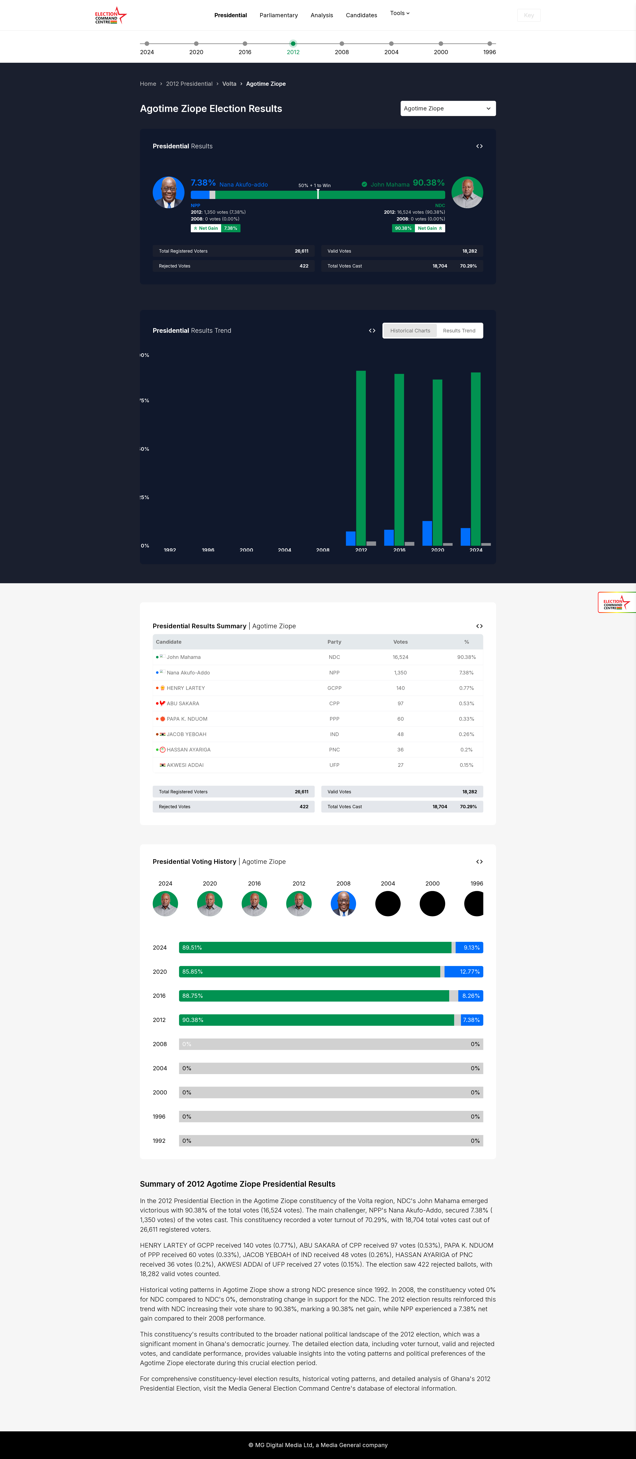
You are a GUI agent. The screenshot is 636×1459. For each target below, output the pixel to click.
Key (529, 15)
